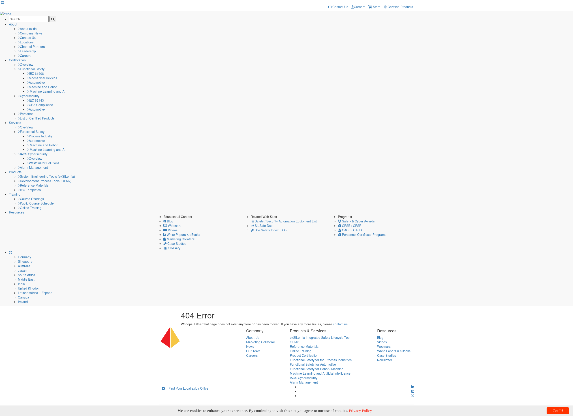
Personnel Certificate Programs (363, 234)
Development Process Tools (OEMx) (45, 181)
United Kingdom (29, 288)
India (21, 284)
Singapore (25, 261)
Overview (26, 64)
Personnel (27, 113)
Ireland (23, 301)
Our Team (253, 351)
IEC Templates (30, 190)
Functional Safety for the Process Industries (321, 360)
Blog (169, 221)
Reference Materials (34, 185)
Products (15, 172)
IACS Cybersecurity (33, 154)
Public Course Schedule (37, 203)
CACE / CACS (351, 230)
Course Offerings (32, 198)
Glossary (173, 248)
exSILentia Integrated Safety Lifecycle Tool (320, 337)
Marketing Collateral (180, 239)
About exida (28, 28)
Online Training (30, 207)
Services (15, 122)
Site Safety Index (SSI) (270, 230)
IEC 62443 (36, 100)
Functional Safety (32, 69)
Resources (16, 212)
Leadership (28, 51)
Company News (31, 33)
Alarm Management (34, 167)
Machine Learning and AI (47, 91)
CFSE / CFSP (351, 225)
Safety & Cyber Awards (358, 221)
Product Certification (304, 355)
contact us (340, 324)
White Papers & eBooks (183, 234)
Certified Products (400, 6)
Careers (359, 6)
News (250, 346)
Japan (22, 270)
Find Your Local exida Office (186, 388)
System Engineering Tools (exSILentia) (47, 176)
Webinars (174, 225)
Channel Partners (32, 46)
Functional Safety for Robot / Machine (316, 369)
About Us (252, 337)
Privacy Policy (360, 411)
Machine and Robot (43, 87)
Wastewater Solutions (44, 163)
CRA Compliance (41, 104)
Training (14, 194)
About (13, 24)
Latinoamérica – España (35, 292)
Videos (172, 230)
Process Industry (41, 136)
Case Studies (176, 243)
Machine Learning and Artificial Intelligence (320, 373)
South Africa (26, 275)
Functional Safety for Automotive (313, 364)
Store (376, 6)
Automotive (37, 82)
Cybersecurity (29, 96)
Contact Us (339, 6)
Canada (23, 297)
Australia (24, 266)
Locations (27, 42)
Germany (24, 257)
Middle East (26, 279)
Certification (17, 60)
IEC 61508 (36, 73)
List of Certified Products (37, 118)
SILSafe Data (264, 225)
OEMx (294, 342)
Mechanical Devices (43, 78)
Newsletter (384, 360)
